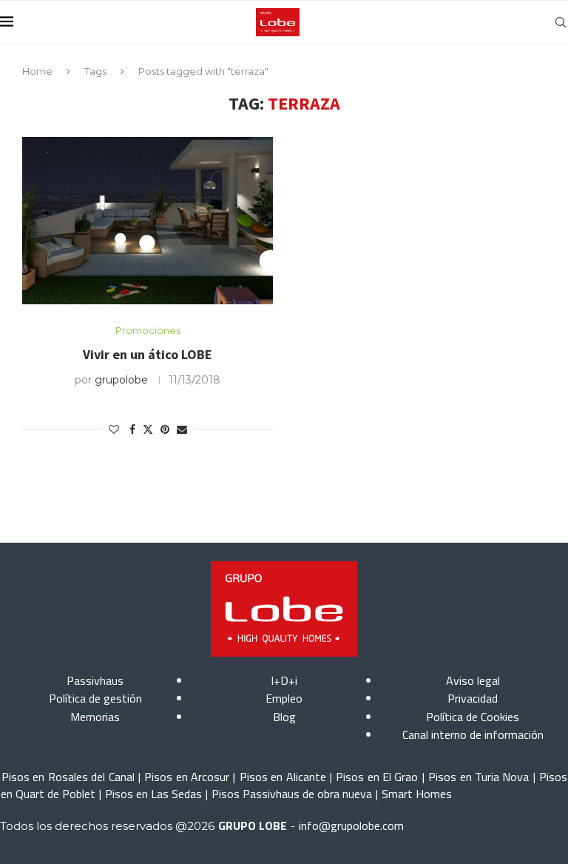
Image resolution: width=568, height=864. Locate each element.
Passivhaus (95, 680)
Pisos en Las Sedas (153, 794)
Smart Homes (417, 794)
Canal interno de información (473, 734)
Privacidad (472, 698)
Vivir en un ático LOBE (147, 354)
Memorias (95, 717)
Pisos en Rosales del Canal (68, 777)
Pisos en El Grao (377, 777)
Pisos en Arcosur (186, 777)
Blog (284, 717)
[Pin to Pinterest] (164, 429)
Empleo (284, 698)
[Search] (560, 22)
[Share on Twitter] (148, 429)
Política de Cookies (472, 717)
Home (37, 71)
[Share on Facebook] (132, 429)
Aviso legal (473, 680)
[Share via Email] (182, 429)
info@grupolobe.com (351, 825)
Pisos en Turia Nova (478, 777)
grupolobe (121, 379)
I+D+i (284, 680)
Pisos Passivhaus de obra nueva (292, 794)
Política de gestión (95, 698)
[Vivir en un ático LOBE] (147, 220)
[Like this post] (114, 429)
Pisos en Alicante (283, 777)
